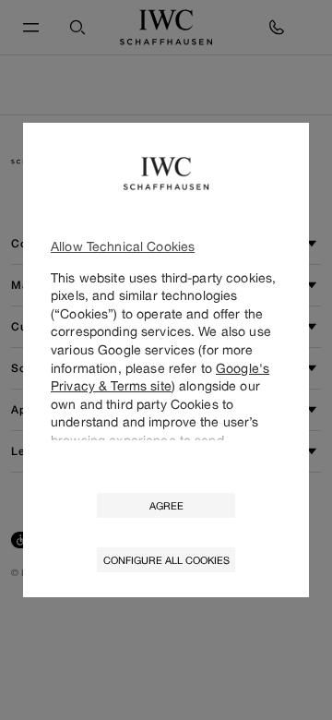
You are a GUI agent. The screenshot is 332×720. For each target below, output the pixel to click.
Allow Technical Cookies (123, 246)
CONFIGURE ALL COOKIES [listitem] (166, 560)
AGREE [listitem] (166, 505)
